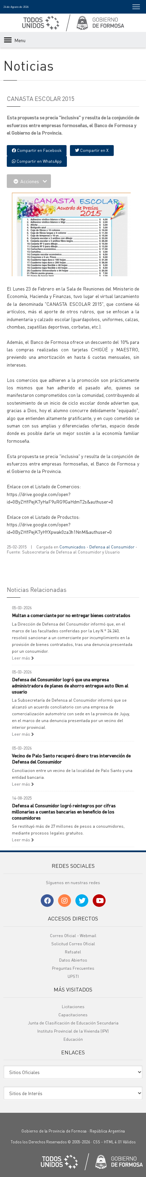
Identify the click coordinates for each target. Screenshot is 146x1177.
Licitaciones (73, 1006)
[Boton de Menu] (136, 7)
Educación (73, 1039)
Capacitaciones (73, 1014)
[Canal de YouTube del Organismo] (99, 900)
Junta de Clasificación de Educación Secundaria (73, 1022)
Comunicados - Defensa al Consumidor (96, 546)
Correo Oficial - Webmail (73, 935)
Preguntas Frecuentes (73, 968)
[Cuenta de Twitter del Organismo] (81, 900)
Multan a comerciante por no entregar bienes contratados (71, 615)
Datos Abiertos (73, 960)
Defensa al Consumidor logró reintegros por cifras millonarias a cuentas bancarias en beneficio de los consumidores (64, 811)
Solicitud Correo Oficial (73, 943)
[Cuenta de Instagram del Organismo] (64, 900)
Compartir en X (94, 150)
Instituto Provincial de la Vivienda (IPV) (73, 1031)
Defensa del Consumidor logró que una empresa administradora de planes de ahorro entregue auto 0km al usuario (70, 685)
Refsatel (73, 951)
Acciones (29, 181)
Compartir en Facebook (38, 150)
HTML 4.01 (113, 1142)
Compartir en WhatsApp (39, 161)
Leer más (21, 658)
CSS (96, 1142)
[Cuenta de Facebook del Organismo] (47, 900)
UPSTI (73, 976)
